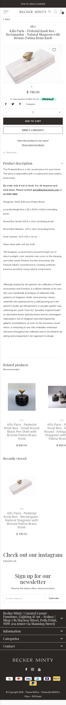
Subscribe (54, 598)
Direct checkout (33, 130)
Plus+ (27, 696)
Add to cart (33, 121)
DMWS (54, 692)
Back (7, 19)
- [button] (6, 112)
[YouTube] (39, 669)
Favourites (54, 50)
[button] (6, 11)
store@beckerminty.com (46, 189)
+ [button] (59, 112)
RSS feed (36, 696)
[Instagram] (32, 669)
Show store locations (33, 145)
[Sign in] (49, 11)
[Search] (55, 11)
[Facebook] (26, 669)
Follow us (9, 561)
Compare (30, 104)
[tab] (33, 163)
